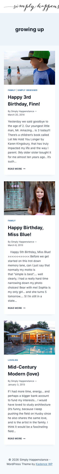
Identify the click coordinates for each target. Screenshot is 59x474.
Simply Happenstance (22, 111)
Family (12, 90)
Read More (16, 168)
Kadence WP (44, 464)
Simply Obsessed (27, 90)
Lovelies (13, 360)
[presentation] (29, 68)
